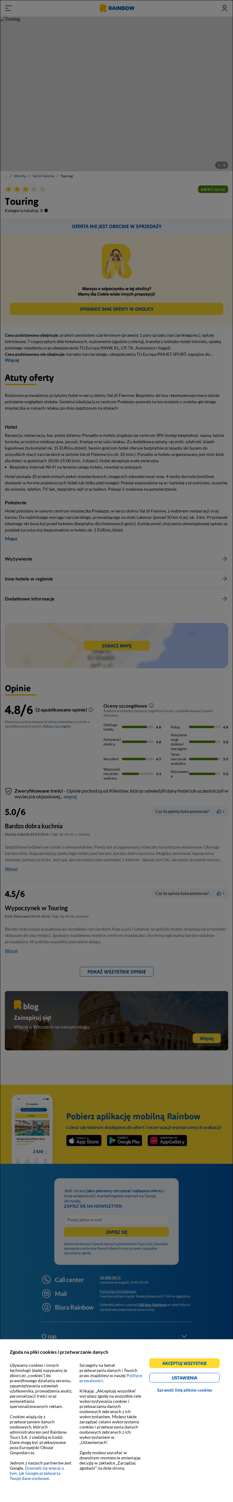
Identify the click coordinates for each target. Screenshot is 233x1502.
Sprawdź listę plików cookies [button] (184, 1389)
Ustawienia (195, 1379)
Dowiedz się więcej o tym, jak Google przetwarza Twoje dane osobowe (37, 1473)
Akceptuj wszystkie (187, 1364)
